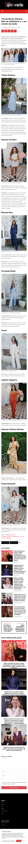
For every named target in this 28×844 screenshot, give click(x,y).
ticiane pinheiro (6, 538)
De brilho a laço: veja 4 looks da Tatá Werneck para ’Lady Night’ (8, 628)
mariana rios (16, 536)
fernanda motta (10, 534)
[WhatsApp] (5, 31)
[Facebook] (2, 31)
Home (2, 802)
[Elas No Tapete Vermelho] (14, 5)
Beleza (3, 808)
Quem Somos (4, 822)
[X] (9, 31)
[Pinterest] (15, 31)
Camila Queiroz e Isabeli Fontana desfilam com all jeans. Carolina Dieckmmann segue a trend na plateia (14, 693)
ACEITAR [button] (19, 840)
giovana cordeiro (6, 536)
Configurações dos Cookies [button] (8, 841)
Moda (2, 804)
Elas (2, 806)
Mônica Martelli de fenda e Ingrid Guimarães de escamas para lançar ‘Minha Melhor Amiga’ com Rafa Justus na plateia (20, 555)
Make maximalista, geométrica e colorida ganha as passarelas (19, 628)
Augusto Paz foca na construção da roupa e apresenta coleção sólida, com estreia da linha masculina (20, 597)
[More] (20, 542)
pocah (22, 536)
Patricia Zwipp (6, 27)
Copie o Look (4, 811)
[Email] (12, 31)
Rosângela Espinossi (18, 590)
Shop (2, 813)
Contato (3, 825)
